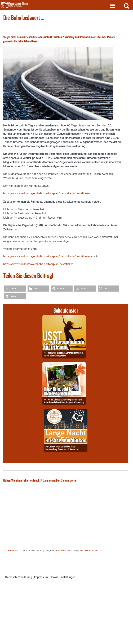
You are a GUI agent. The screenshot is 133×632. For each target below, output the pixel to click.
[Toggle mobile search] (127, 6)
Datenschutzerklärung (18, 577)
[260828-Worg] (64, 317)
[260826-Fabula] (65, 411)
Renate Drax (14, 550)
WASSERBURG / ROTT (91, 550)
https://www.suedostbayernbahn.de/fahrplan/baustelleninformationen (46, 193)
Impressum (41, 577)
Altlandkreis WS (64, 550)
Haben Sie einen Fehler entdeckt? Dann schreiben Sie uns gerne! (40, 480)
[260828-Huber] (64, 364)
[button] (15, 288)
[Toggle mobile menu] (113, 6)
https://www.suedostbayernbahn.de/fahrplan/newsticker (38, 264)
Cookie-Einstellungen (62, 577)
